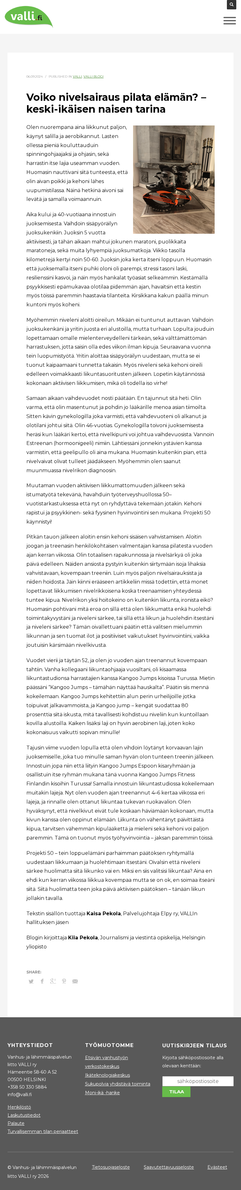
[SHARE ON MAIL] (75, 981)
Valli (77, 76)
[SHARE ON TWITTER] (31, 981)
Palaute (16, 1123)
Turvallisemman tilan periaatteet (43, 1131)
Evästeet (217, 1167)
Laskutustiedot (24, 1115)
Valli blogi (93, 76)
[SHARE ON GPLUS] (53, 981)
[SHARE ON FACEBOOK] (42, 981)
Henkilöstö (19, 1107)
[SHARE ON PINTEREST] (64, 981)
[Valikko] (220, 22)
